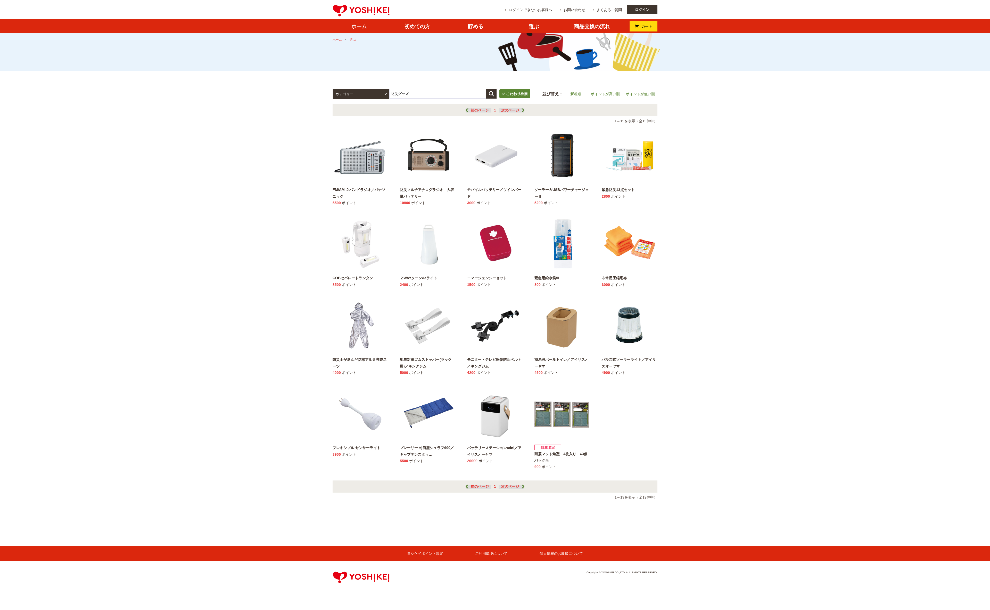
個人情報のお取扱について (561, 553)
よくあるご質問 (609, 10)
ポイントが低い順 (640, 94)
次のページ (510, 110)
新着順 (575, 94)
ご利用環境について (491, 553)
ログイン (642, 9)
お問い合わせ (574, 10)
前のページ (480, 110)
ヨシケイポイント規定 (425, 553)
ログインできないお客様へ (530, 10)
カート (646, 26)
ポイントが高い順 (605, 94)
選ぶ (353, 40)
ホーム (337, 40)
